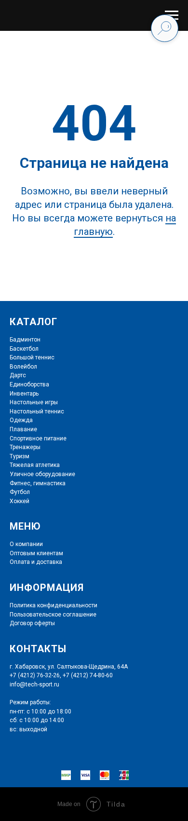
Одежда (21, 420)
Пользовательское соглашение (53, 614)
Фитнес (20, 483)
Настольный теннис (37, 411)
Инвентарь (24, 393)
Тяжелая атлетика (35, 465)
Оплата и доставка (36, 562)
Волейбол (23, 366)
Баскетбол (24, 348)
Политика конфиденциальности (53, 605)
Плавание (23, 429)
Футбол (20, 492)
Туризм (19, 456)
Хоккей (19, 501)
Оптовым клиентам (36, 553)
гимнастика (49, 483)
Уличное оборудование (42, 474)
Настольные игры (34, 402)
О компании (26, 544)
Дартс (18, 375)
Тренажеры (25, 447)
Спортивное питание (38, 438)
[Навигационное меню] (171, 15)
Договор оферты (32, 623)
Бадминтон (25, 339)
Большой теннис (32, 357)
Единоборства (29, 384)
